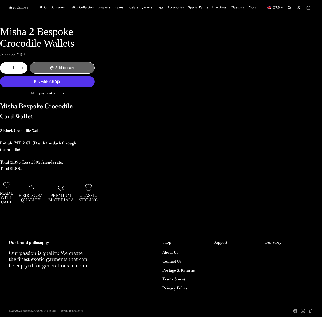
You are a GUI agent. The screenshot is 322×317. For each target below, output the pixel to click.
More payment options (47, 93)
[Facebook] (295, 310)
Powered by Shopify (44, 310)
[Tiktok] (310, 310)
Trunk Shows (174, 279)
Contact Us (172, 261)
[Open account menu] (299, 7)
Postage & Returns (178, 270)
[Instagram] (303, 310)
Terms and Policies (72, 310)
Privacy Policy (175, 288)
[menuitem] (252, 7)
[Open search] (289, 7)
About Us (170, 252)
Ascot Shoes (25, 310)
